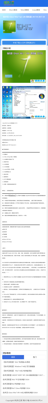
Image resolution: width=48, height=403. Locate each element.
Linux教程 (36, 10)
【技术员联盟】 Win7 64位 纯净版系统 (17, 371)
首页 (4, 10)
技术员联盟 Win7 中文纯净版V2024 (16, 379)
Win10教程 (25, 10)
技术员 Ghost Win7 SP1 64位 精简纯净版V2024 (20, 393)
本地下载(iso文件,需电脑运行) (24, 43)
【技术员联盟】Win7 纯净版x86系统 (16, 362)
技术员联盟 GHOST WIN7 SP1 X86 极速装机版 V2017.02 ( (24, 375)
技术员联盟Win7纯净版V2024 (14, 384)
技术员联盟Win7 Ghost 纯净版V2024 (16, 388)
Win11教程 (13, 10)
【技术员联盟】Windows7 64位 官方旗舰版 (19, 366)
